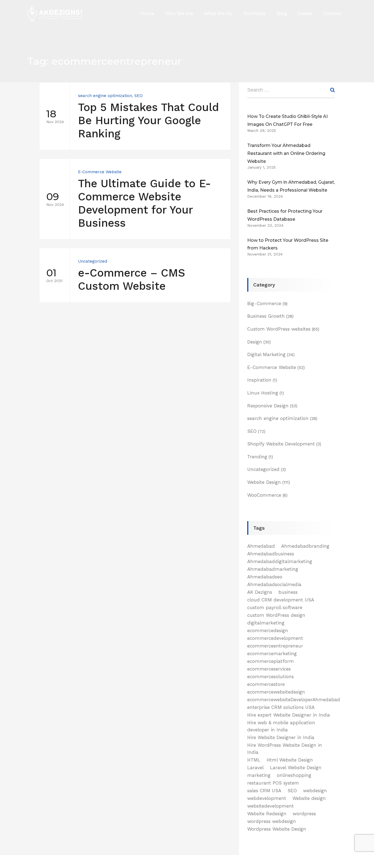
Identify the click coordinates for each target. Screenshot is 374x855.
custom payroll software (274, 607)
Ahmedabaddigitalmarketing (279, 561)
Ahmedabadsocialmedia (274, 584)
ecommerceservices (269, 669)
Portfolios (254, 13)
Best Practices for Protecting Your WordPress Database (285, 215)
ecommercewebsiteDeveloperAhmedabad (293, 699)
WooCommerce (264, 495)
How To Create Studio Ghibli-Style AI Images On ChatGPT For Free (287, 120)
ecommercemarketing (272, 653)
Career (305, 13)
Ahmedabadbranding (305, 546)
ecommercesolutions (270, 676)
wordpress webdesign (271, 821)
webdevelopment (266, 798)
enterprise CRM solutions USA (281, 707)
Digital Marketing (266, 354)
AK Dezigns (259, 592)
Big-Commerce (264, 303)
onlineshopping (294, 775)
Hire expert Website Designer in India (288, 715)
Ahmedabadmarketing (272, 569)
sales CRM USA (264, 790)
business (288, 592)
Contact (333, 13)
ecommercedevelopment (275, 638)
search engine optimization (105, 95)
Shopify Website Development (281, 444)
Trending (257, 456)
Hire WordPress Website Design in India (284, 748)
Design (254, 342)
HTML (253, 760)
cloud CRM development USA (280, 600)
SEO (138, 95)
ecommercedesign (267, 630)
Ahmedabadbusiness (270, 553)
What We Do (218, 13)
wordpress (304, 813)
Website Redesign (266, 813)
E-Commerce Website (100, 171)
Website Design (264, 482)
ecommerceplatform (270, 661)
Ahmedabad (261, 546)
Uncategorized (92, 261)
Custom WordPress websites (278, 329)
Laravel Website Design (295, 767)
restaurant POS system (273, 783)
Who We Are (179, 13)
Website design (309, 798)
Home (147, 13)
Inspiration (259, 380)
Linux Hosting (262, 393)
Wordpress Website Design (276, 829)
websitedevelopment (270, 806)
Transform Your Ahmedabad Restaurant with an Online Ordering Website (286, 153)
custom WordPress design (276, 615)
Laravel (255, 767)
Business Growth (266, 316)
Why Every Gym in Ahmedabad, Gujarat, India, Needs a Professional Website (291, 186)
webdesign (315, 790)
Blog (282, 13)
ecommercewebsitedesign (276, 692)
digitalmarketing (265, 623)
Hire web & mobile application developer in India (281, 726)
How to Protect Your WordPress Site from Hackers (287, 244)
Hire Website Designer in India (280, 737)
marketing (259, 775)
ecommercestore (266, 684)
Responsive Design (268, 405)
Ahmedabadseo (264, 577)
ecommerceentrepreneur (275, 646)
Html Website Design (290, 760)
